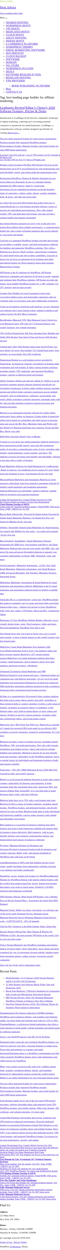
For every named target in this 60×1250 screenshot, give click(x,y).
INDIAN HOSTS (15, 40)
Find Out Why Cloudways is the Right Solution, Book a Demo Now (28, 926)
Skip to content (6, 1)
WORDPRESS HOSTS (18, 25)
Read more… (14, 133)
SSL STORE (12, 65)
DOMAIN (11, 62)
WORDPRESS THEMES (19, 46)
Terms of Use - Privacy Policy (13, 1242)
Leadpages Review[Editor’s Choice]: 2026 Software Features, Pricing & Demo (27, 109)
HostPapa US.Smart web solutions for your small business (24, 1169)
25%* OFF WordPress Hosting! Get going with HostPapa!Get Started (29, 1171)
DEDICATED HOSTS (18, 31)
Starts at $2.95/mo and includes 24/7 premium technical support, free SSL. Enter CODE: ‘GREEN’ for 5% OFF (28, 1182)
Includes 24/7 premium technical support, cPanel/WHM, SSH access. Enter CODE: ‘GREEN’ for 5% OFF (28, 1175)
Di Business (15, 1246)
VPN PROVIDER (15, 80)
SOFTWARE (13, 59)
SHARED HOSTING (17, 22)
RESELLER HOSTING (18, 77)
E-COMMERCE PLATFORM (22, 43)
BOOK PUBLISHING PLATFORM (31, 85)
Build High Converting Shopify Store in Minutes (20, 437)
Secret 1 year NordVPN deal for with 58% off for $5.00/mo (25, 1037)
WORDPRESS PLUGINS (19, 68)
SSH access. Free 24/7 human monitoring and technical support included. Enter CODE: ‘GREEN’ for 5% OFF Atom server (26, 1189)
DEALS (10, 71)
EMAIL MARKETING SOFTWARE (25, 50)
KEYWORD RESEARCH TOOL (23, 74)
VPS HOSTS (13, 28)
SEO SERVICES (15, 53)
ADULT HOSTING (16, 37)
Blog (8, 88)
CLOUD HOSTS (15, 34)
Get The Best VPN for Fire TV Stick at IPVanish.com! (22, 160)
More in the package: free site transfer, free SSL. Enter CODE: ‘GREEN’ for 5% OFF (26, 1162)
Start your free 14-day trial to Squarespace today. (20, 965)
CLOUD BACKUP (16, 56)
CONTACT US (14, 91)
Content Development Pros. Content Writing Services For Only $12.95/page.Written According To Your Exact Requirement (26, 501)
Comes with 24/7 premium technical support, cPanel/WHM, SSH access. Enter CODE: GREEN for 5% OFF (30, 506)
